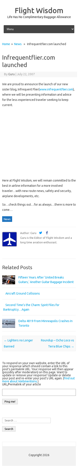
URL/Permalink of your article (21, 384)
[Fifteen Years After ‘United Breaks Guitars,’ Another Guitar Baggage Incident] (8, 286)
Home (6, 44)
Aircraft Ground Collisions (22, 293)
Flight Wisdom (39, 10)
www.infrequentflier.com (56, 89)
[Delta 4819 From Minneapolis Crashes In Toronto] (8, 330)
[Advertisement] (39, 143)
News (18, 44)
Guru (11, 74)
